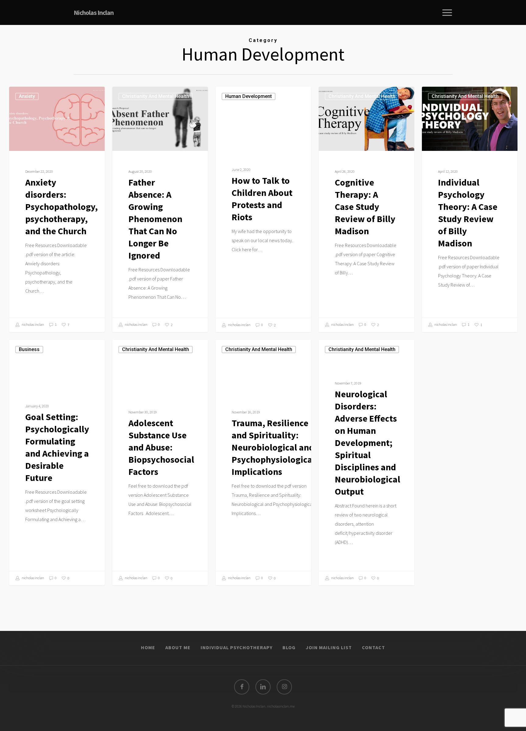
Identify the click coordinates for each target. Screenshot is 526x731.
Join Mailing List (329, 647)
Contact (373, 647)
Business (29, 349)
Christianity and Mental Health (155, 96)
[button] (447, 12)
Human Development (248, 96)
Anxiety (27, 96)
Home (148, 647)
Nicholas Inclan (94, 12)
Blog (289, 647)
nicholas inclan (32, 324)
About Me (178, 647)
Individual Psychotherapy (236, 647)
